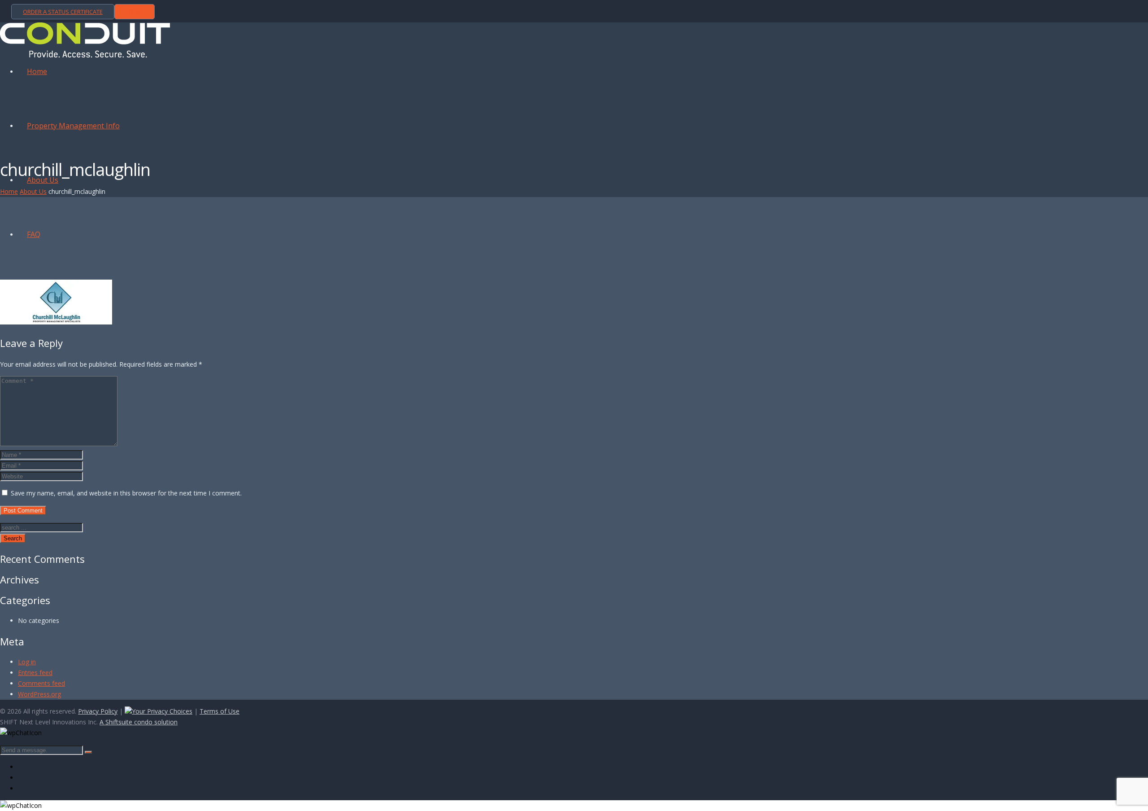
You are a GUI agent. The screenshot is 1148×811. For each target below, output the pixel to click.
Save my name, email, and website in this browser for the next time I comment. (126, 493)
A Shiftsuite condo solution (139, 722)
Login (134, 12)
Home (9, 191)
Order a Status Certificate (63, 12)
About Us (33, 191)
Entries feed (35, 672)
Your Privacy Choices (162, 711)
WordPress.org (39, 694)
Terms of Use (219, 711)
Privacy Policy (97, 711)
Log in (27, 662)
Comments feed (41, 683)
